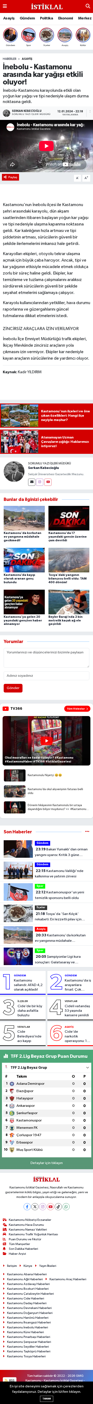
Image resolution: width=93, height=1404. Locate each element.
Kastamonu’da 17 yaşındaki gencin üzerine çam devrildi (67, 537)
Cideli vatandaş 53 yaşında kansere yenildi (77, 1010)
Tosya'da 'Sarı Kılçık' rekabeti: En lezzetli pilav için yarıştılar (58, 917)
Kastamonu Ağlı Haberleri (25, 1279)
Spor (40, 886)
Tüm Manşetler (19, 1244)
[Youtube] (47, 482)
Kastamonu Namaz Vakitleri (28, 1229)
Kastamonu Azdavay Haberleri (28, 1284)
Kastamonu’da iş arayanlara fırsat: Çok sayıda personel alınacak (78, 985)
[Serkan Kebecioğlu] (14, 471)
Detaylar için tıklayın (46, 1163)
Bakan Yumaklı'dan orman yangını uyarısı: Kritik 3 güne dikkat (61, 852)
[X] (34, 1206)
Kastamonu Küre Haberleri (25, 1332)
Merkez (84, 18)
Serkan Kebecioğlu (43, 468)
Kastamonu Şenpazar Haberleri (29, 1342)
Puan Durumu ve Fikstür (25, 1239)
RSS (11, 1380)
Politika (46, 18)
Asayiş (8, 18)
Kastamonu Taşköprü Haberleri (28, 1351)
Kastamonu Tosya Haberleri (26, 1356)
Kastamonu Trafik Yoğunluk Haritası (33, 1234)
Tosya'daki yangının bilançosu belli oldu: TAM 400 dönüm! (67, 578)
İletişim (12, 1265)
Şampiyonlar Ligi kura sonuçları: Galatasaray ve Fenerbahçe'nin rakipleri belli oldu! (58, 960)
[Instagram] (39, 482)
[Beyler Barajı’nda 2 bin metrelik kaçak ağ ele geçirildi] (69, 602)
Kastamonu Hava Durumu (26, 1224)
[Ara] (88, 6)
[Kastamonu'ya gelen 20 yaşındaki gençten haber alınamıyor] (24, 602)
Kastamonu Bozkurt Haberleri (28, 1288)
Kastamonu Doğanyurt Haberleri (30, 1313)
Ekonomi (65, 18)
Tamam (46, 1399)
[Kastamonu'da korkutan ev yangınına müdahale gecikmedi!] (24, 518)
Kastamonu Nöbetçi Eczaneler (30, 1219)
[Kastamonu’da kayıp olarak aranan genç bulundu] (24, 560)
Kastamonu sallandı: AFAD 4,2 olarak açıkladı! (28, 985)
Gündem (27, 18)
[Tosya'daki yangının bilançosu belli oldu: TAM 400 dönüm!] (69, 560)
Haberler (9, 58)
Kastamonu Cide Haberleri (25, 1298)
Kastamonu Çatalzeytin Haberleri (30, 1293)
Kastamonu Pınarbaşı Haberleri (28, 1337)
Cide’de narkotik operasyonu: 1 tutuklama (76, 1036)
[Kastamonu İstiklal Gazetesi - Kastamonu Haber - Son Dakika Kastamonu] (46, 6)
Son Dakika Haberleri (23, 1248)
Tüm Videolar (76, 708)
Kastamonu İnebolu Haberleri (27, 1327)
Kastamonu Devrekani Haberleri (29, 1308)
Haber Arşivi (17, 1253)
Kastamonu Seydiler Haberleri (28, 1346)
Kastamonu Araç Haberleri (68, 1279)
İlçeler (41, 907)
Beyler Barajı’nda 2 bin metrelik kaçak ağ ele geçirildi (65, 620)
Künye (28, 1265)
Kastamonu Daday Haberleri (26, 1303)
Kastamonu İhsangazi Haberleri (29, 1322)
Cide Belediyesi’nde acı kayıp (29, 1036)
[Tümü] (87, 832)
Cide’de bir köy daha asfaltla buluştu (30, 1010)
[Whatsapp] (66, 1206)
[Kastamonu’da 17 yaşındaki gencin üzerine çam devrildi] (69, 518)
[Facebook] (27, 1206)
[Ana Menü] (5, 6)
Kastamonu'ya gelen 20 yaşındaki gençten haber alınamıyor (23, 620)
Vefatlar (71, 1001)
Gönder (13, 688)
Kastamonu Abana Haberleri (27, 1274)
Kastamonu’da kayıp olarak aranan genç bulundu (19, 578)
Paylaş (12, 177)
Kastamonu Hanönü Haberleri (27, 1317)
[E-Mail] (31, 482)
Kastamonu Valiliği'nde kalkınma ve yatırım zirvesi (59, 873)
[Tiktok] (58, 1206)
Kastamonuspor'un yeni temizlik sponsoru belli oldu (59, 895)
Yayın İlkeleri (47, 1265)
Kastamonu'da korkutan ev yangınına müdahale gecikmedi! (22, 537)
